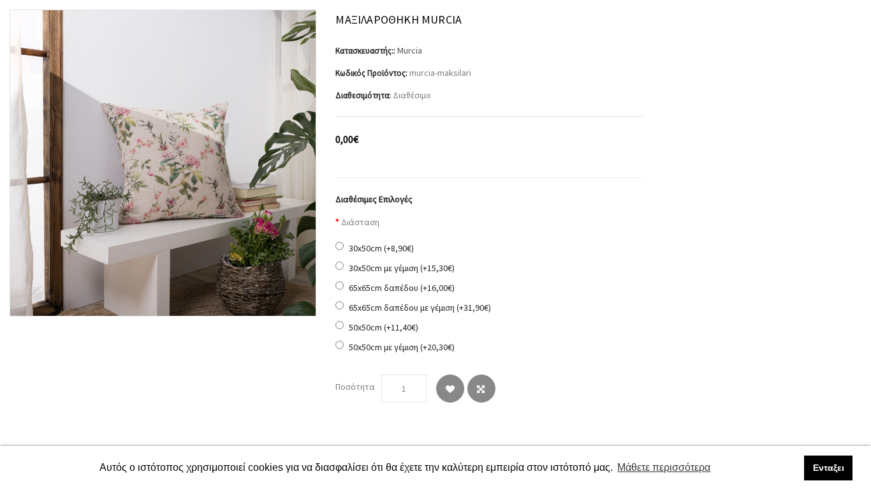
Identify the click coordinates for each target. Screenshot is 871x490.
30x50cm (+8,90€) (381, 248)
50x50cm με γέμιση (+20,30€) (402, 347)
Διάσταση (360, 222)
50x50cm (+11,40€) (383, 327)
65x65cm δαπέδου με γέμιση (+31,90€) (420, 307)
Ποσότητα (355, 386)
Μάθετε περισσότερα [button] (663, 467)
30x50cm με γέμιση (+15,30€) (402, 268)
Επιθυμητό (450, 389)
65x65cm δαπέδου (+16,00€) (402, 287)
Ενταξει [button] (828, 468)
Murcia (409, 50)
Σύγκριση (481, 389)
